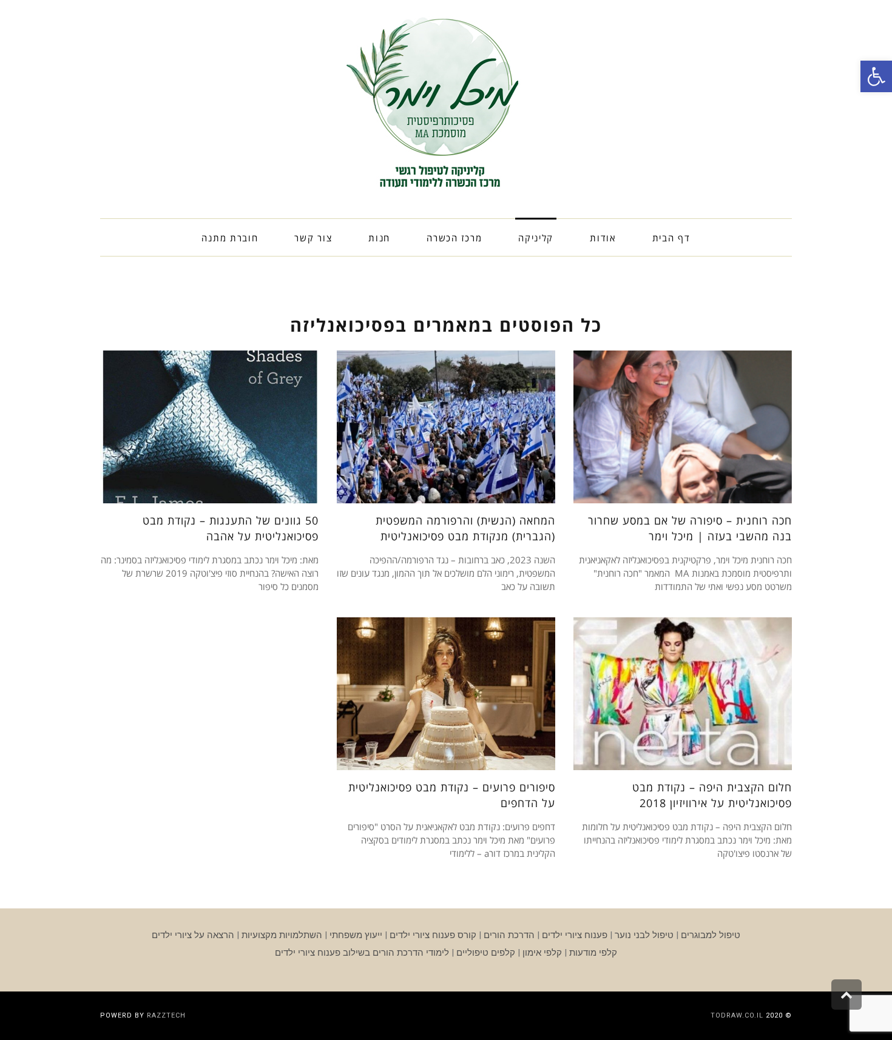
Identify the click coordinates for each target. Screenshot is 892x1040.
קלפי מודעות (593, 952)
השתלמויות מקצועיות (282, 935)
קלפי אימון (542, 952)
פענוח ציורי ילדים (574, 935)
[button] (876, 76)
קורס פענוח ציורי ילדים (433, 935)
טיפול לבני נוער (644, 935)
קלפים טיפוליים (485, 952)
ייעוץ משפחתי (355, 935)
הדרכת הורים (509, 935)
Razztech (166, 1015)
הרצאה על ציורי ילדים (193, 935)
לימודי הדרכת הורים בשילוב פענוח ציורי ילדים (362, 952)
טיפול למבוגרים (710, 935)
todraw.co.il (737, 1015)
